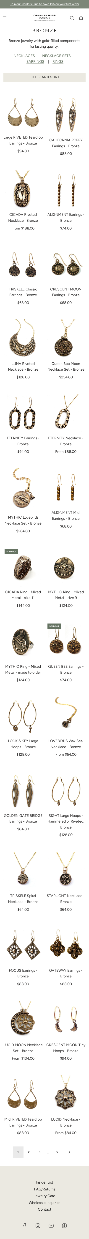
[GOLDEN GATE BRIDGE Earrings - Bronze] (23, 791)
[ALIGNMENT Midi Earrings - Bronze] (66, 488)
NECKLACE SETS (56, 56)
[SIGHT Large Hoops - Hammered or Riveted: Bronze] (66, 791)
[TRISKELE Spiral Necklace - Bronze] (23, 871)
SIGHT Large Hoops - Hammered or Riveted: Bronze (65, 821)
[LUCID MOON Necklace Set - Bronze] (23, 1020)
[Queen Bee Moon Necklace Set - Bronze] (66, 339)
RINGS (57, 61)
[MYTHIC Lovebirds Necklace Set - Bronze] (23, 490)
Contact (44, 1209)
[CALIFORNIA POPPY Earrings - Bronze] (66, 114)
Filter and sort (45, 77)
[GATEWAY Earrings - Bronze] (66, 946)
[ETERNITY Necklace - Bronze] (66, 414)
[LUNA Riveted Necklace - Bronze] (23, 339)
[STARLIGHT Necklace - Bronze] (66, 871)
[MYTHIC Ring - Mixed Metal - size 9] (66, 567)
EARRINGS (35, 61)
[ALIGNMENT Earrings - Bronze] (66, 190)
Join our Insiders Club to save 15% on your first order (44, 4)
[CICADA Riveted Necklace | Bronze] (23, 190)
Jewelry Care (44, 1196)
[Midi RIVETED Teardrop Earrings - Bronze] (23, 1095)
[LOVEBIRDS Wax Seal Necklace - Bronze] (66, 716)
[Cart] (81, 18)
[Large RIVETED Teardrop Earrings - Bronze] (23, 113)
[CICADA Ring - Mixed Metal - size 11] (23, 567)
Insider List (44, 1182)
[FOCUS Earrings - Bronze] (23, 946)
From (23, 228)
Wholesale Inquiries (44, 1203)
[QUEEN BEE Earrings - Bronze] (66, 642)
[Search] (71, 18)
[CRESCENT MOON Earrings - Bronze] (66, 264)
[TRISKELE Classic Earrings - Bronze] (23, 264)
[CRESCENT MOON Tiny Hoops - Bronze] (66, 1020)
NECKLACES (24, 56)
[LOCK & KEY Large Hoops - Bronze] (23, 716)
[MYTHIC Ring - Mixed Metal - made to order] (23, 642)
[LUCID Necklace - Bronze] (66, 1095)
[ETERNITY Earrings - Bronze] (23, 414)
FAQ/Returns (44, 1189)
